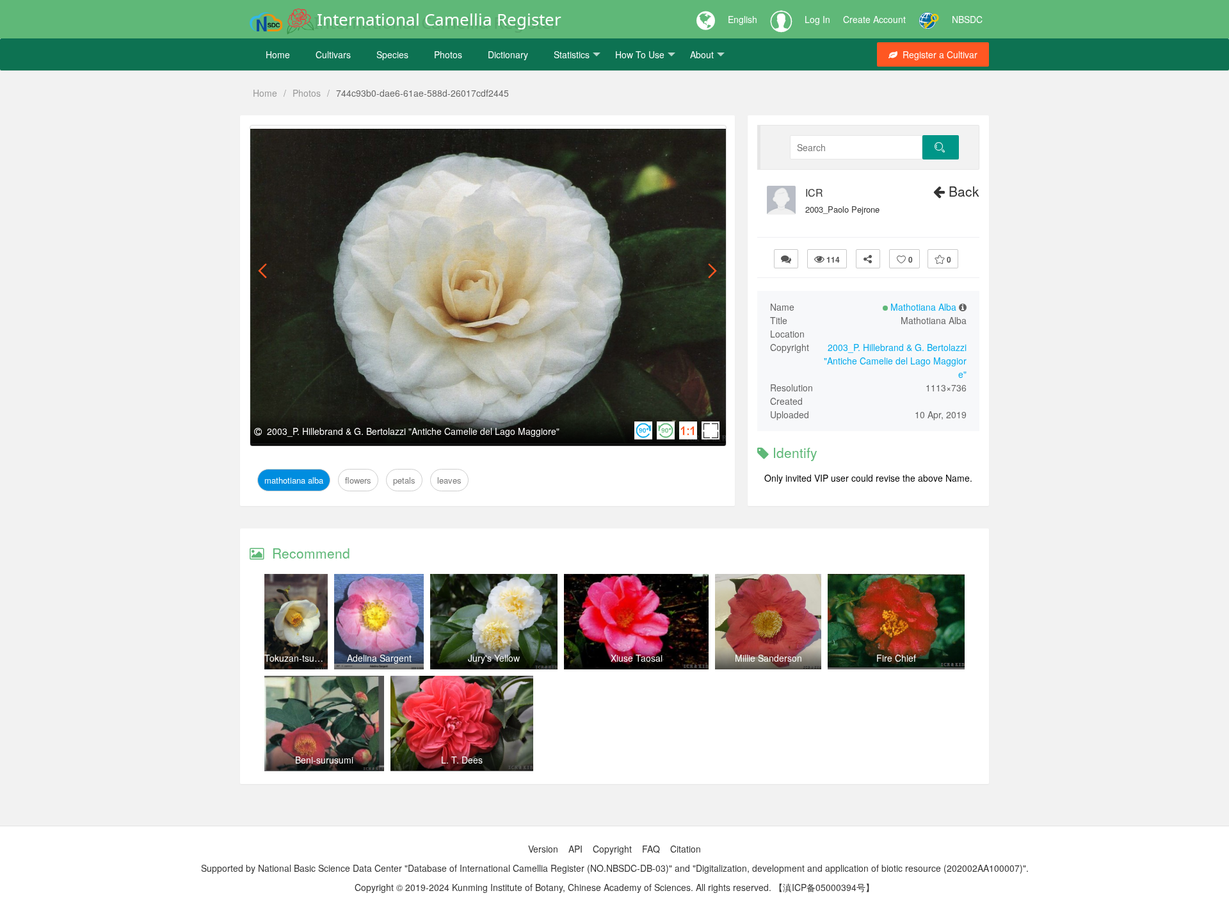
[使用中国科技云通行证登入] (928, 19)
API (575, 848)
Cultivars (333, 54)
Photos (448, 54)
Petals (394, 140)
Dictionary (508, 54)
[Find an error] (786, 258)
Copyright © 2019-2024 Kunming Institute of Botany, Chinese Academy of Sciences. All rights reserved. (563, 887)
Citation (685, 848)
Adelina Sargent (379, 657)
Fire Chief (896, 657)
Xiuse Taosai (637, 657)
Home (278, 54)
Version (543, 848)
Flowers (357, 140)
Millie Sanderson (768, 657)
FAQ (651, 848)
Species (392, 54)
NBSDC (967, 19)
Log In (817, 19)
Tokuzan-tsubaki (297, 657)
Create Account (874, 19)
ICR (814, 193)
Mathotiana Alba (296, 140)
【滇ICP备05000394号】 (824, 887)
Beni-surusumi (324, 759)
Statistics (572, 54)
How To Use (639, 54)
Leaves (430, 140)
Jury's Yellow (494, 657)
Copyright (612, 848)
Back (962, 190)
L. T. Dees (462, 759)
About (702, 54)
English (742, 19)
